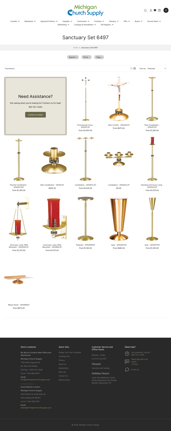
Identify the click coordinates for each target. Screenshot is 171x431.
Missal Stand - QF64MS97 (19, 305)
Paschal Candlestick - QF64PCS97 (19, 186)
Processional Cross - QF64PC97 (85, 126)
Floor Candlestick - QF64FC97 (152, 126)
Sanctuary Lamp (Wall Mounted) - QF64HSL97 (19, 246)
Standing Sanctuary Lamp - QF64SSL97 (152, 186)
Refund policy (64, 380)
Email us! (135, 369)
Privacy (62, 360)
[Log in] (150, 10)
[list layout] (131, 68)
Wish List (62, 372)
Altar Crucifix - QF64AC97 (119, 125)
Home (75, 47)
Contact (134, 364)
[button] (73, 57)
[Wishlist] (154, 10)
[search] (145, 10)
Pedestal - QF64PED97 (85, 245)
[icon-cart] (159, 10)
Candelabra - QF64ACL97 (119, 185)
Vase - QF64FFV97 (152, 245)
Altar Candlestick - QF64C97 (52, 185)
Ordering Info (64, 356)
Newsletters (63, 368)
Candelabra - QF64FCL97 (85, 185)
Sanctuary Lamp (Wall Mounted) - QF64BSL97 (52, 246)
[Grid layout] (134, 68)
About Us (62, 364)
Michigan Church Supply (89, 425)
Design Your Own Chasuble (70, 352)
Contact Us (63, 376)
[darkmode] (165, 10)
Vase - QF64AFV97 (119, 245)
